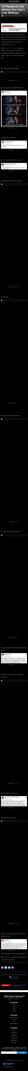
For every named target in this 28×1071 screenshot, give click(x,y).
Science (14, 1009)
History (14, 1011)
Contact (14, 1034)
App (14, 1021)
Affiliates (14, 1042)
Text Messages (14, 1023)
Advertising (14, 1032)
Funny (14, 1007)
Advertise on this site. (8, 1066)
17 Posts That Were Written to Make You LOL (19, 985)
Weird (14, 1005)
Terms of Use (14, 1038)
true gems (12, 44)
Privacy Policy (14, 1036)
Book (14, 1019)
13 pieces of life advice (11, 48)
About (14, 1030)
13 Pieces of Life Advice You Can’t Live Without (17, 29)
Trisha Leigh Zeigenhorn (8, 15)
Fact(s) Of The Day (14, 1017)
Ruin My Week (16, 80)
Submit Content (14, 1040)
